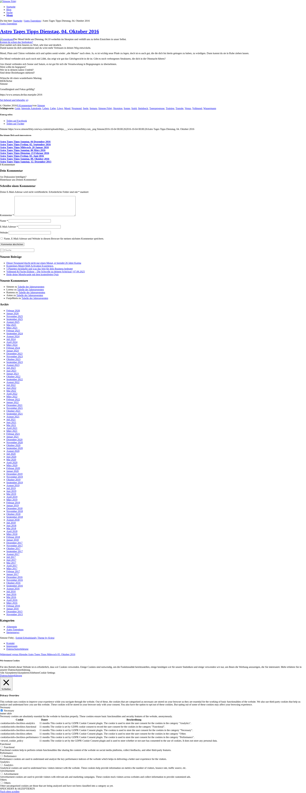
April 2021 (11, 428)
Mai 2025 (11, 325)
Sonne (127, 108)
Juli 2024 (11, 339)
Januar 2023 (12, 373)
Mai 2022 (11, 390)
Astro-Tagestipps (32, 20)
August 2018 (12, 519)
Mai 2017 (11, 562)
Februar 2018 (13, 537)
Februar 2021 (13, 433)
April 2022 (11, 393)
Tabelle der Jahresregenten (31, 286)
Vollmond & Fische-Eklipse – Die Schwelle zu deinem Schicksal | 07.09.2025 (45, 271)
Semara (93, 108)
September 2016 (14, 585)
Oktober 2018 (13, 514)
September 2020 (14, 448)
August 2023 (12, 365)
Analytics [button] (5, 762)
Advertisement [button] (7, 770)
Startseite (17, 20)
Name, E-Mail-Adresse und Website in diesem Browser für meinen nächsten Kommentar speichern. (54, 238)
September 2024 (14, 333)
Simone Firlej (105, 108)
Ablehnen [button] (34, 672)
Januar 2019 (12, 505)
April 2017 (11, 565)
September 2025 (14, 319)
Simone (41, 105)
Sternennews (12, 632)
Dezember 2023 (14, 353)
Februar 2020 (13, 468)
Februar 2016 (13, 605)
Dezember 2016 (14, 577)
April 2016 (11, 600)
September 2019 (14, 482)
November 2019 (14, 476)
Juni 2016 (11, 594)
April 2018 (11, 531)
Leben (45, 108)
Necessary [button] (5, 707)
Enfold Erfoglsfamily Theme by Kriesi (35, 637)
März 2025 (11, 327)
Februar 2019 (13, 502)
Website (4, 232)
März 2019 (11, 499)
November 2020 (14, 442)
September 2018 (14, 517)
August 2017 (12, 554)
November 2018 (14, 511)
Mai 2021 (11, 425)
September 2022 (14, 379)
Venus (188, 108)
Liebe (53, 108)
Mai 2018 (11, 528)
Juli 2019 (11, 488)
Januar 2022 (12, 402)
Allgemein (11, 626)
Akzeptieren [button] (23, 672)
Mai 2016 (11, 597)
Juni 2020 (11, 456)
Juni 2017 (11, 560)
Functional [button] (5, 744)
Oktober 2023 (13, 359)
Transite (179, 108)
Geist (17, 108)
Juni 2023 (11, 370)
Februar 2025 (13, 330)
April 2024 (11, 342)
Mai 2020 (11, 459)
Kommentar (7, 215)
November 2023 (14, 356)
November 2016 (14, 580)
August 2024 (12, 336)
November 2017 (14, 545)
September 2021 (14, 413)
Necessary (9, 710)
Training (170, 108)
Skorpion (117, 108)
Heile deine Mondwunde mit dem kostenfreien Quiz (32, 274)
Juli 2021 (11, 419)
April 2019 (11, 497)
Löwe (60, 108)
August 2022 (12, 382)
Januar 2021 (12, 436)
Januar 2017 (12, 574)
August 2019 (12, 485)
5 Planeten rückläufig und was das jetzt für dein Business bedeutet (39, 268)
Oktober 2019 (13, 479)
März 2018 (11, 534)
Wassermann (209, 108)
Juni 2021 (11, 422)
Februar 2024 (13, 347)
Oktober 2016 (13, 583)
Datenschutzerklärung (11, 675)
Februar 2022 (13, 399)
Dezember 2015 (14, 611)
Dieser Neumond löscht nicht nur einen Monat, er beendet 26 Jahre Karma (43, 263)
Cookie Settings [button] (47, 672)
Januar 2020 (12, 471)
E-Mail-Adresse (9, 226)
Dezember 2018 (14, 508)
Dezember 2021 (14, 405)
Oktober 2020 (13, 445)
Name (4, 220)
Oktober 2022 (13, 376)
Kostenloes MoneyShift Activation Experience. (30, 265)
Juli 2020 (11, 454)
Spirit (134, 108)
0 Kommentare (24, 105)
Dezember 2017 (14, 542)
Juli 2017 (11, 557)
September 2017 (14, 551)
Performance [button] (6, 753)
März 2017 (11, 568)
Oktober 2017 (13, 548)
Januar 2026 (12, 313)
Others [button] (3, 779)
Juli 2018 (11, 522)
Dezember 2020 (14, 439)
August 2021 (12, 416)
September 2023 (14, 362)
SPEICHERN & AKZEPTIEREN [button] (17, 788)
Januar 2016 (12, 608)
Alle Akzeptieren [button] (8, 672)
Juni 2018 (11, 525)
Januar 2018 (12, 540)
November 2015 (14, 614)
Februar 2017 (13, 571)
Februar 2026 (13, 310)
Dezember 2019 (14, 474)
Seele (85, 108)
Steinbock (143, 108)
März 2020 (11, 465)
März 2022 (11, 396)
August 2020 (12, 451)
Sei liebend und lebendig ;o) (14, 100)
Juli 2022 (11, 385)
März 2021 (11, 431)
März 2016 (11, 603)
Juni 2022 (11, 388)
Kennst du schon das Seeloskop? (16, 42)
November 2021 (14, 408)
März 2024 (11, 345)
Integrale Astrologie (31, 108)
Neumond (77, 108)
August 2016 (12, 588)
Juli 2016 (11, 591)
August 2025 (12, 322)
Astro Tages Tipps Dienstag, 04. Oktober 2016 (49, 31)
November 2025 (14, 316)
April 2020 (11, 462)
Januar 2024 (12, 350)
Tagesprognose (156, 108)
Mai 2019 (11, 494)
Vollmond (197, 108)
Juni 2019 (11, 491)
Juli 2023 (11, 368)
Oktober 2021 (13, 411)
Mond (67, 108)
